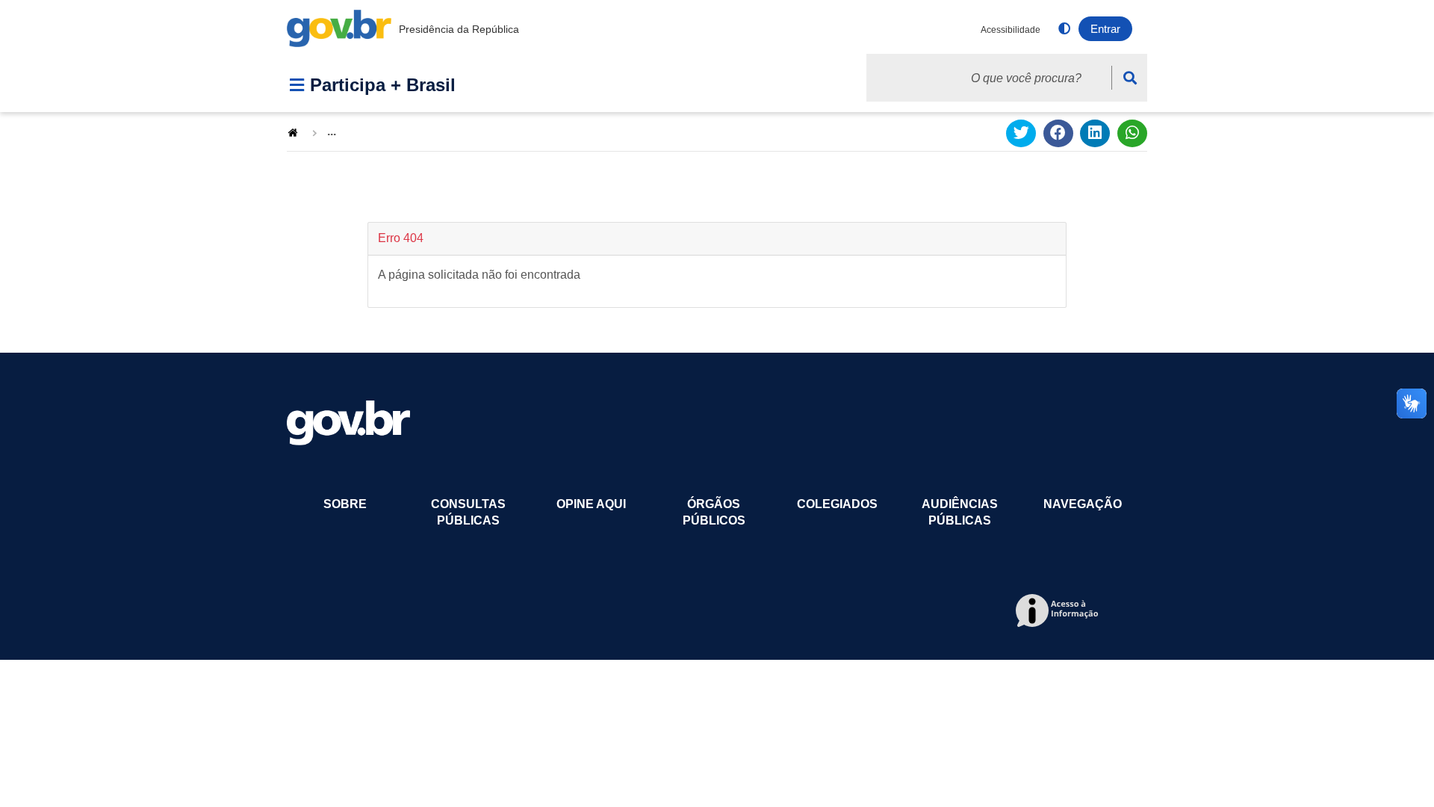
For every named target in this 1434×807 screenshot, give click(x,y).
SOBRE (345, 504)
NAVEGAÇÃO (1082, 504)
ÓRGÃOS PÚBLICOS (714, 512)
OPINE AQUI (591, 504)
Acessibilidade (1010, 30)
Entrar (1105, 28)
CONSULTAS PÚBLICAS (468, 512)
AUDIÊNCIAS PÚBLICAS (960, 512)
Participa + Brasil (383, 85)
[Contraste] (1063, 30)
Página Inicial (294, 131)
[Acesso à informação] (1059, 611)
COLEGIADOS (837, 504)
